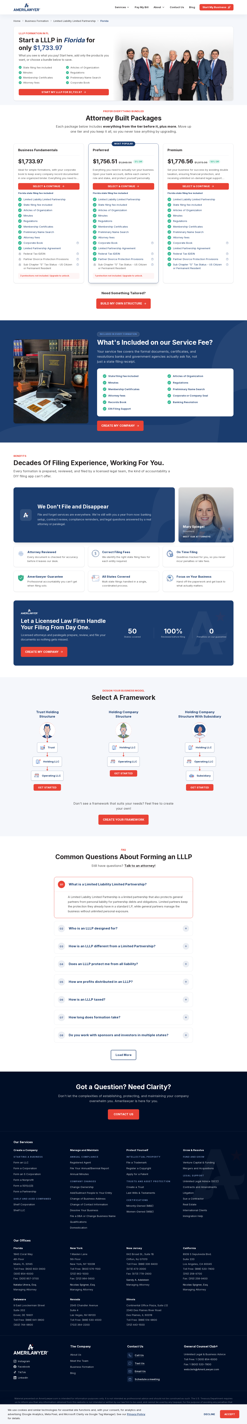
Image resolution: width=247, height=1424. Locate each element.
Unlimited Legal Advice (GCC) (201, 1181)
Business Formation (37, 20)
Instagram (24, 1361)
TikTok (22, 1372)
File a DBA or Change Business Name (93, 1216)
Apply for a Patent (137, 1174)
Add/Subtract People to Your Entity (91, 1192)
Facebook (24, 1366)
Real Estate (189, 1204)
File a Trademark (136, 1162)
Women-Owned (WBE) (140, 1211)
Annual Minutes (79, 1174)
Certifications (137, 1200)
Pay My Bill (142, 7)
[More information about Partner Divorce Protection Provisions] (78, 259)
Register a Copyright (138, 1168)
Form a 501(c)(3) (23, 1185)
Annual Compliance (84, 1156)
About (157, 7)
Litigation (188, 1192)
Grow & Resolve (193, 1150)
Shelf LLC (19, 1210)
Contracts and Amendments (200, 1187)
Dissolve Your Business (84, 1210)
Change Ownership (82, 1187)
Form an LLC (21, 1162)
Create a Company (26, 1150)
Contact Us (177, 7)
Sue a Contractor (193, 1198)
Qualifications (78, 1221)
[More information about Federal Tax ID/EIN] (78, 254)
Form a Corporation (25, 1168)
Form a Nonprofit (24, 1179)
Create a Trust (135, 1187)
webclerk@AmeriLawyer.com (201, 1369)
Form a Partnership (25, 1191)
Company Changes (83, 1181)
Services (120, 7)
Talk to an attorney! (140, 866)
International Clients (195, 1210)
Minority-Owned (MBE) (139, 1205)
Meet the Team (79, 1360)
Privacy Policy (136, 1414)
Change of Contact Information (89, 1204)
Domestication (78, 1227)
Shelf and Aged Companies (32, 1198)
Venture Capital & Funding (199, 1162)
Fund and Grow (193, 1156)
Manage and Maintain (84, 1150)
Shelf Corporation (24, 1204)
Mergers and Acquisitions (198, 1168)
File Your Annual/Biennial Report (89, 1168)
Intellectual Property (143, 1156)
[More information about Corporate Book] (78, 243)
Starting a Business (28, 1156)
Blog (192, 7)
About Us (75, 1354)
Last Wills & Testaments (140, 1192)
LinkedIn (23, 1377)
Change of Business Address (88, 1198)
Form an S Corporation (27, 1174)
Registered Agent (80, 1162)
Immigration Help (193, 1216)
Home (17, 20)
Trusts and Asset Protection (148, 1181)
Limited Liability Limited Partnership (74, 20)
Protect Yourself (137, 1150)
